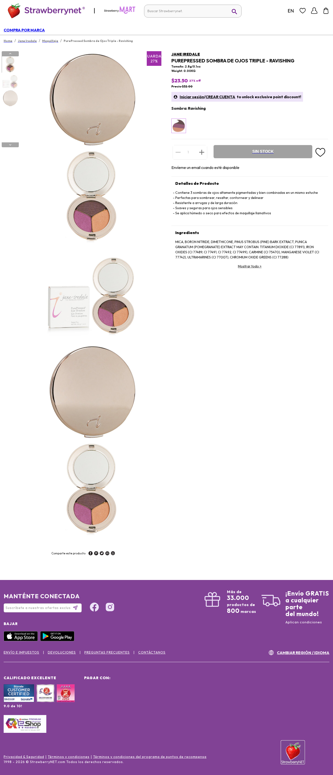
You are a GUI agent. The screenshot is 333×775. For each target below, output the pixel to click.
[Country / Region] (290, 10)
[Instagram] (110, 608)
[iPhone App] (22, 640)
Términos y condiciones (68, 757)
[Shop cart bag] (326, 10)
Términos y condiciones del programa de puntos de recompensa (149, 757)
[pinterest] (96, 554)
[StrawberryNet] (44, 10)
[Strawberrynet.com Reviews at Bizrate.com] (19, 701)
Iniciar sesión (192, 96)
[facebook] (90, 554)
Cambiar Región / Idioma (303, 652)
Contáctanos (152, 652)
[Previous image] (10, 53)
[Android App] (58, 640)
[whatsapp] (113, 554)
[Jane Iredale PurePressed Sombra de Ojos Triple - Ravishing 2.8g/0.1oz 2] (10, 81)
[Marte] (119, 12)
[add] (201, 152)
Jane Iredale (185, 54)
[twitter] (102, 554)
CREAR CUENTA (220, 96)
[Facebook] (94, 608)
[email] (107, 554)
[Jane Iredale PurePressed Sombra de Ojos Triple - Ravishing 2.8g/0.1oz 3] (10, 98)
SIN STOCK (263, 151)
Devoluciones (62, 652)
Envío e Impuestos (21, 652)
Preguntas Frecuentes (107, 652)
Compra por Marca (24, 30)
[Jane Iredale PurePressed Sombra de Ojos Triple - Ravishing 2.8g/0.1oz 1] (10, 64)
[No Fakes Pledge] (66, 698)
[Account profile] (314, 10)
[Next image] (10, 144)
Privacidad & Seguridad (24, 757)
